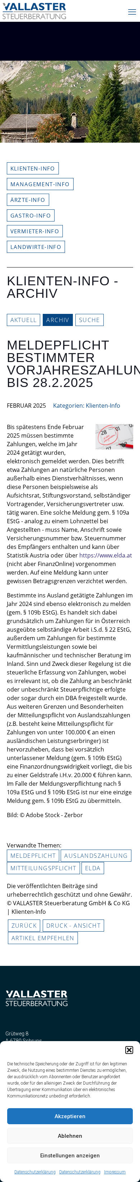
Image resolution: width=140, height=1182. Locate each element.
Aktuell (23, 320)
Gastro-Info (30, 215)
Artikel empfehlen (43, 938)
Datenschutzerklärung (35, 1172)
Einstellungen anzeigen (70, 1155)
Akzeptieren (70, 1116)
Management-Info (40, 184)
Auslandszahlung (96, 856)
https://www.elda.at (105, 555)
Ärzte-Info (28, 199)
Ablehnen (70, 1136)
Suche (89, 320)
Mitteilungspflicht (43, 868)
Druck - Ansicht (73, 925)
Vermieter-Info (35, 231)
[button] (129, 1050)
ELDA (93, 868)
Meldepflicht (33, 856)
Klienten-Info (32, 168)
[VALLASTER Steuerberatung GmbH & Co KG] (34, 14)
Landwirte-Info (36, 246)
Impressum (115, 1172)
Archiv (57, 320)
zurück (24, 925)
